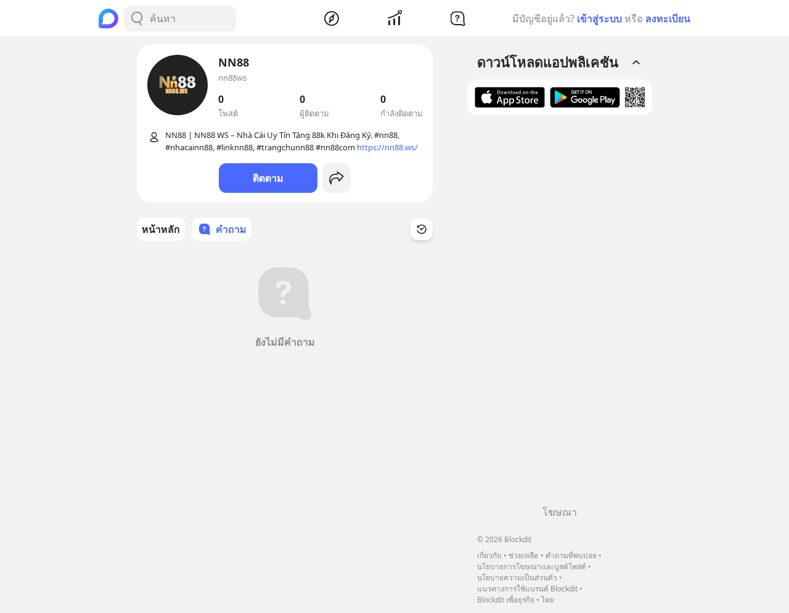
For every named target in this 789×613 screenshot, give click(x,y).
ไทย (547, 600)
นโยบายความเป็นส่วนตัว (517, 577)
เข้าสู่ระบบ (599, 18)
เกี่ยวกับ (489, 555)
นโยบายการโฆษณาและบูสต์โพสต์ (531, 566)
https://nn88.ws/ (387, 147)
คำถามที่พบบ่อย (571, 555)
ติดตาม (268, 178)
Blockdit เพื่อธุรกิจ (505, 600)
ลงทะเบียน (667, 18)
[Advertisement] (559, 315)
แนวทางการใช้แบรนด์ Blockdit (527, 588)
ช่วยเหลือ (523, 555)
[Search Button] (137, 18)
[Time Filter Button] (422, 229)
